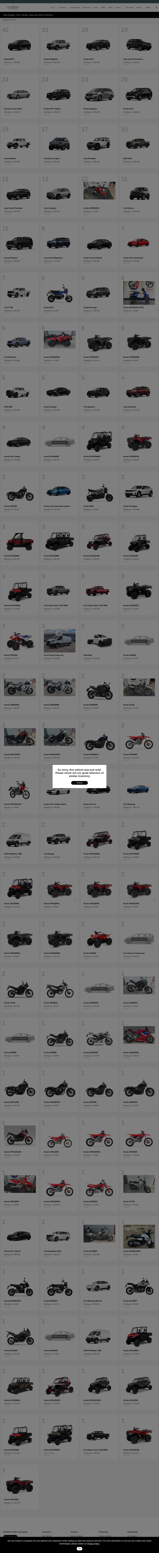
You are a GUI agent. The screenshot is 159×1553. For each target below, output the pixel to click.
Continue (79, 783)
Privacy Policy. (93, 1544)
